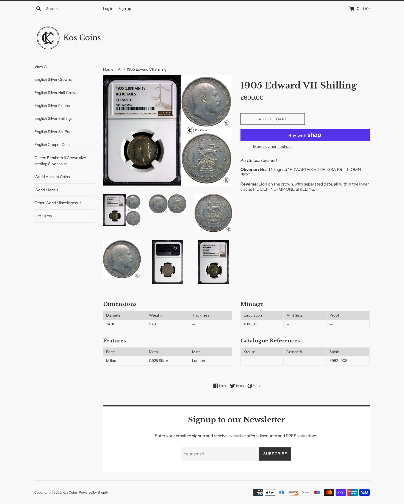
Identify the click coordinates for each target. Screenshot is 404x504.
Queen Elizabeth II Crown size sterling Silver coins (60, 160)
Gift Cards (43, 216)
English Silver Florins (52, 105)
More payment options (272, 146)
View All (41, 66)
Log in (108, 8)
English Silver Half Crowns (56, 92)
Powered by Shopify (94, 492)
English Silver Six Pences (56, 131)
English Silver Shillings (53, 118)
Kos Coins (70, 492)
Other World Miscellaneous (57, 202)
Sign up (124, 8)
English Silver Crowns (53, 79)
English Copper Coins (52, 144)
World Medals (46, 189)
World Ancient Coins (52, 176)
